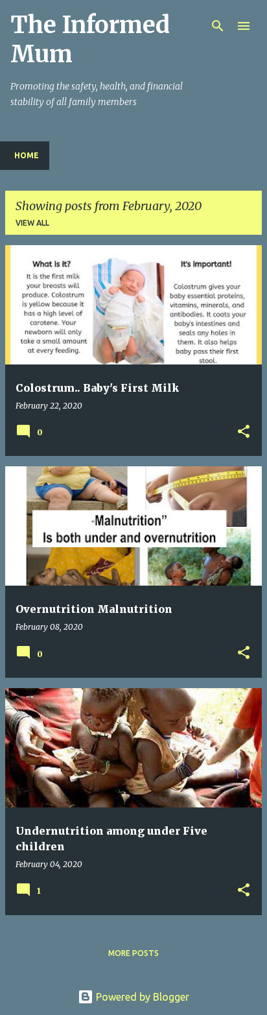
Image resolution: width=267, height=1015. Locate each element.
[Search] (218, 26)
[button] (243, 432)
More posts (133, 953)
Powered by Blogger (141, 997)
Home (26, 155)
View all (32, 223)
